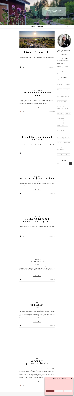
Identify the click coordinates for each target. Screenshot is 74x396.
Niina (23, 67)
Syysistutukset (37, 261)
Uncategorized (37, 259)
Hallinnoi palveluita (49, 387)
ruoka (67, 137)
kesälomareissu (61, 101)
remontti (60, 135)
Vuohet (66, 154)
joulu (68, 84)
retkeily (60, 137)
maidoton (60, 113)
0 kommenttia (52, 67)
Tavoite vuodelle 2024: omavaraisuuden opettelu (37, 220)
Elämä (35, 216)
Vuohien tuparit (60, 67)
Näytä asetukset (68, 391)
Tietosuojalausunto (61, 393)
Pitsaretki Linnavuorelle (37, 52)
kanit (59, 89)
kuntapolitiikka (61, 103)
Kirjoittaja (40, 26)
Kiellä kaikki (59, 391)
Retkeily (37, 50)
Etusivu (33, 26)
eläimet (59, 79)
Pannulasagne (37, 304)
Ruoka (38, 216)
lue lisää (37, 63)
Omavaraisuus (39, 90)
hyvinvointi (60, 84)
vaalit (59, 147)
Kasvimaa (33, 90)
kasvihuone (60, 91)
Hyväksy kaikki (50, 391)
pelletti (60, 123)
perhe (59, 127)
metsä (68, 113)
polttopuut (61, 130)
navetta (60, 115)
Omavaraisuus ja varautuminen (37, 178)
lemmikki (60, 108)
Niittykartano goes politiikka (62, 66)
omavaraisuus (61, 118)
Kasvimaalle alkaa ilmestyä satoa (37, 94)
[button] (71, 378)
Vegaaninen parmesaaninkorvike (37, 362)
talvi (59, 144)
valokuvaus (60, 149)
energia (59, 82)
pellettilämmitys (62, 125)
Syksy (59, 142)
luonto (67, 108)
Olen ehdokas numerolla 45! (62, 64)
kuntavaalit (61, 106)
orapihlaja (60, 120)
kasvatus (66, 89)
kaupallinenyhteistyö (63, 96)
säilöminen (67, 142)
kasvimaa (60, 94)
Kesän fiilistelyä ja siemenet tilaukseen (37, 138)
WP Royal (12, 393)
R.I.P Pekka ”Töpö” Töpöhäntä (63, 60)
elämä (67, 79)
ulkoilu (65, 144)
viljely (59, 154)
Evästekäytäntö (55, 393)
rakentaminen (61, 132)
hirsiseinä (67, 82)
